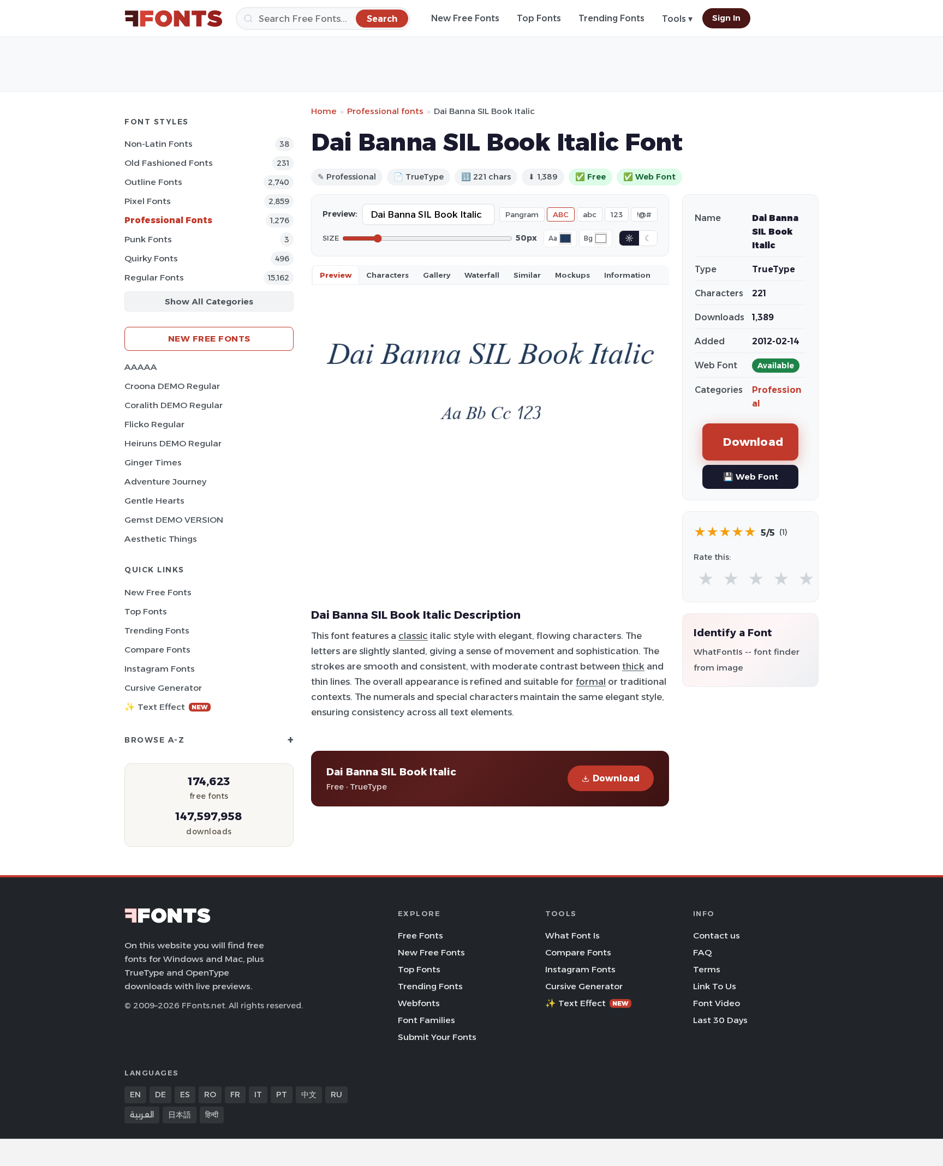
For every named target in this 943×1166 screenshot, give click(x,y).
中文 (309, 1094)
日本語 (179, 1115)
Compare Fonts (157, 649)
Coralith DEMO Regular (173, 405)
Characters (387, 275)
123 (617, 214)
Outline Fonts (153, 182)
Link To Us (714, 986)
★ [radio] (705, 579)
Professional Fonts (168, 220)
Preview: (340, 214)
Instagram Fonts (159, 668)
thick (633, 666)
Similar (527, 275)
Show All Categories (209, 301)
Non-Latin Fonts (158, 144)
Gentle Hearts (154, 500)
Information (627, 275)
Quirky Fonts (151, 258)
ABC (561, 214)
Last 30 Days (720, 1020)
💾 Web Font (750, 476)
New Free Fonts (465, 18)
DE (160, 1094)
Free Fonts (420, 935)
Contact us (716, 935)
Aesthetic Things (160, 539)
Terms (706, 969)
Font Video (716, 1003)
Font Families (426, 1020)
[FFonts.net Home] (173, 18)
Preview (335, 275)
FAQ (702, 952)
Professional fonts (385, 111)
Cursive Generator (163, 688)
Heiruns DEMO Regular (173, 443)
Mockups (572, 275)
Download (616, 778)
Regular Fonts (154, 277)
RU (336, 1094)
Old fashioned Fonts (168, 163)
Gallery (436, 275)
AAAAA (140, 367)
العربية (142, 1115)
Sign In (726, 18)
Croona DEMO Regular (172, 386)
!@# (644, 214)
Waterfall (481, 275)
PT (281, 1094)
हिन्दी (211, 1115)
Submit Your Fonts (437, 1037)
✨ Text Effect (166, 707)
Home (324, 111)
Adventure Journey (165, 481)
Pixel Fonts (147, 201)
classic (413, 635)
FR (235, 1094)
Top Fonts (539, 18)
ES (185, 1094)
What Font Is (572, 935)
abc (589, 214)
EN (135, 1094)
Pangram (522, 214)
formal (591, 681)
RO (210, 1094)
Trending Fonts (611, 18)
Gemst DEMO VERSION (173, 520)
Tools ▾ (677, 19)
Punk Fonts (148, 239)
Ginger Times (153, 462)
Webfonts (419, 1003)
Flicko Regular (154, 424)
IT (258, 1094)
